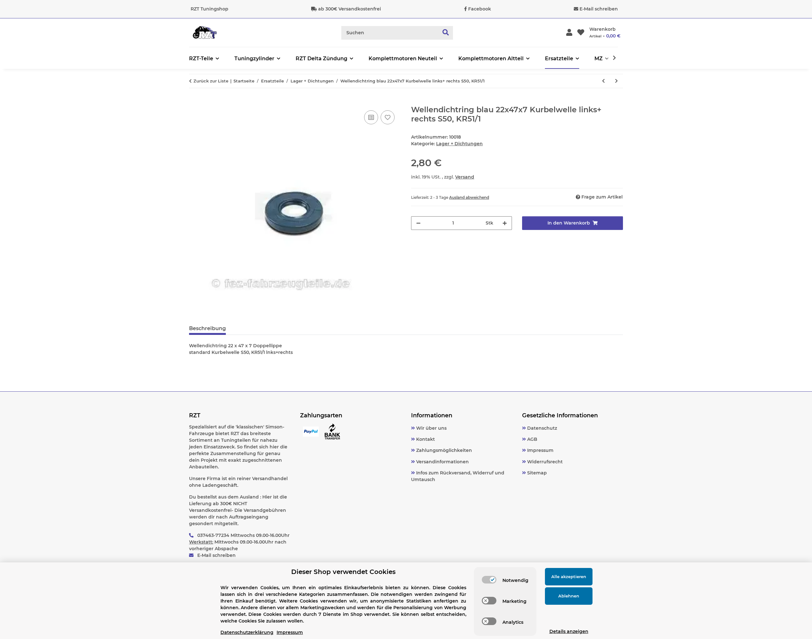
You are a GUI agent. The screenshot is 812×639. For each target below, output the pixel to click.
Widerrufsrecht (544, 462)
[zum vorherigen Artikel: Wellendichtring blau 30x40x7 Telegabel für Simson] (603, 81)
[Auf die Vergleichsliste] (371, 117)
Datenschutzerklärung (246, 632)
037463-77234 (213, 535)
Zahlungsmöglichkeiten (443, 450)
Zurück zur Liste (210, 80)
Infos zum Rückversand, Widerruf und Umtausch (457, 476)
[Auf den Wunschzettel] (388, 117)
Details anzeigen (568, 631)
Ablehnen (568, 595)
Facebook (479, 9)
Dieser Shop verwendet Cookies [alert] (343, 572)
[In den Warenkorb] (194, 101)
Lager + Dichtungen (459, 144)
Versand (464, 177)
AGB (531, 439)
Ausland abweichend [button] (469, 197)
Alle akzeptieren (568, 576)
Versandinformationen (442, 462)
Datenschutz (541, 428)
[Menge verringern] (418, 223)
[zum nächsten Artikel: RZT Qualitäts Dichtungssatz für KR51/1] (616, 81)
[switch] (489, 580)
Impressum (539, 450)
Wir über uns (431, 428)
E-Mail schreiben (599, 9)
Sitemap (536, 473)
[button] (569, 32)
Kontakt (425, 439)
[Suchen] (446, 33)
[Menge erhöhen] (505, 223)
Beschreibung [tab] (207, 328)
